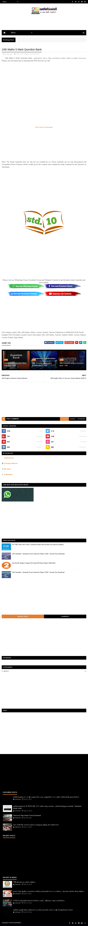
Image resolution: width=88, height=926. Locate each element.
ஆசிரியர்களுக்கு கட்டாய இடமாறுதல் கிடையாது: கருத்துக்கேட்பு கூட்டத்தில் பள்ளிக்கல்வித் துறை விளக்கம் (46, 797)
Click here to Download (43, 127)
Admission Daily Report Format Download (27, 815)
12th (6, 359)
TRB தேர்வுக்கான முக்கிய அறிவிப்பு (24, 882)
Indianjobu (8, 474)
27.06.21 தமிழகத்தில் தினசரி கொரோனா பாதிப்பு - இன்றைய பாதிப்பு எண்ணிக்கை (39, 900)
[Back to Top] (85, 923)
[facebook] (72, 1)
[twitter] (75, 1)
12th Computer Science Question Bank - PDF (72, 364)
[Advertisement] (44, 25)
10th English (25, 54)
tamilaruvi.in (9, 458)
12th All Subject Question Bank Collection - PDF (15, 364)
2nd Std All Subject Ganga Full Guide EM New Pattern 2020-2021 (33, 563)
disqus (72, 419)
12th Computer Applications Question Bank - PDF (42, 364)
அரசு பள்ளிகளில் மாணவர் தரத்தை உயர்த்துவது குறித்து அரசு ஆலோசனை (36, 825)
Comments (65, 616)
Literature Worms (11, 463)
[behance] (85, 1)
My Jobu (7, 469)
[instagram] (82, 1)
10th (17, 54)
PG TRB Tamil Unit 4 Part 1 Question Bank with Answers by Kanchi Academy (38, 544)
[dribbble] (79, 1)
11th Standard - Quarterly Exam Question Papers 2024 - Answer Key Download (38, 572)
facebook (81, 419)
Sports (6, 671)
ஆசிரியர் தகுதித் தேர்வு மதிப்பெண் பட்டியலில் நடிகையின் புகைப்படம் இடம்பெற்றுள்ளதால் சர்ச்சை (43, 910)
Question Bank (35, 54)
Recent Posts (23, 616)
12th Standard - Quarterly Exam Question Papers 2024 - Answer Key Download (38, 554)
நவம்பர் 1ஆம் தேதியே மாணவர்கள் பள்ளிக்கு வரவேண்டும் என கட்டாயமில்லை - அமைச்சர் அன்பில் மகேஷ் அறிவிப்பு (48, 891)
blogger (64, 419)
